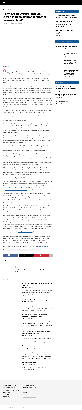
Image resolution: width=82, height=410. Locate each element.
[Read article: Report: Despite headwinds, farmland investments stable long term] (11, 319)
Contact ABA (6, 398)
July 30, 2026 (31, 304)
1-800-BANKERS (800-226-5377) (11, 390)
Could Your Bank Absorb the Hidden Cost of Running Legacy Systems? (66, 88)
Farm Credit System (19, 249)
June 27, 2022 (6, 23)
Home (4, 9)
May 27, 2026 (31, 318)
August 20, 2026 (60, 50)
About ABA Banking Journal (29, 387)
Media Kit (25, 389)
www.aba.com (6, 392)
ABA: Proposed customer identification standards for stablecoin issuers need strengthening (64, 24)
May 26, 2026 (31, 335)
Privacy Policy (6, 396)
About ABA (6, 394)
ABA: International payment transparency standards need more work (67, 32)
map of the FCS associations (25, 232)
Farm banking (10, 249)
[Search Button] (78, 2)
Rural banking (29, 249)
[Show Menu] (4, 2)
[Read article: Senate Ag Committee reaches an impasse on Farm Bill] (11, 288)
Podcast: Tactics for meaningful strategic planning (66, 100)
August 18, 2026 (68, 56)
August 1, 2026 (67, 76)
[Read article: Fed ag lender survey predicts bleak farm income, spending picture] (11, 336)
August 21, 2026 (59, 19)
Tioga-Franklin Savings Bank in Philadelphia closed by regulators (66, 16)
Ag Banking (9, 9)
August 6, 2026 (31, 287)
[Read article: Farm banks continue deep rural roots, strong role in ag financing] (11, 351)
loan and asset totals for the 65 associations (16, 190)
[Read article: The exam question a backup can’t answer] (59, 55)
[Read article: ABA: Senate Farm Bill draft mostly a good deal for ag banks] (11, 305)
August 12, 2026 (68, 67)
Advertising (25, 390)
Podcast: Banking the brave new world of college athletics (66, 95)
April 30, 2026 (31, 364)
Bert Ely (18, 267)
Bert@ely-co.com (42, 246)
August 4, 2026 (59, 97)
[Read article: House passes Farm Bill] (11, 367)
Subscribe (25, 392)
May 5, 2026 (31, 350)
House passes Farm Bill (29, 362)
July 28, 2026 (59, 103)
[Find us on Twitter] (78, 407)
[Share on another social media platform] (51, 255)
